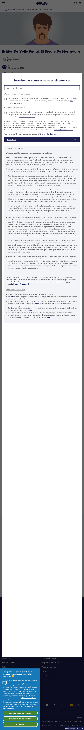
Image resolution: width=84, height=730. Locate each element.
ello (12, 296)
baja (71, 101)
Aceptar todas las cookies (20, 713)
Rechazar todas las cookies (20, 719)
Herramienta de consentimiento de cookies (23, 704)
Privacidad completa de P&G (63, 130)
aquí (68, 282)
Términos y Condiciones (47, 134)
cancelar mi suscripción (27, 117)
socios (4, 683)
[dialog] (42, 365)
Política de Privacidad (20, 284)
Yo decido (20, 724)
